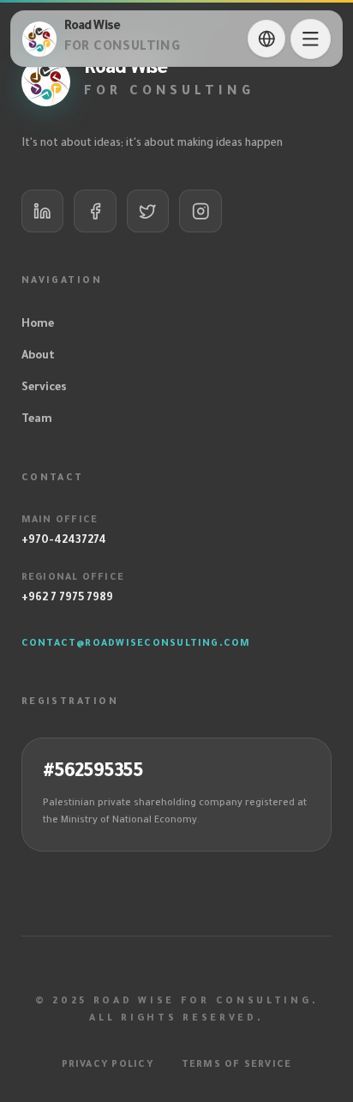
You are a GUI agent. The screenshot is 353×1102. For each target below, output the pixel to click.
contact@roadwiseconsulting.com (136, 644)
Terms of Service (237, 1065)
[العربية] (266, 38)
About (38, 357)
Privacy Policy (107, 1065)
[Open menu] (310, 39)
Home (37, 325)
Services (44, 388)
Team (36, 420)
